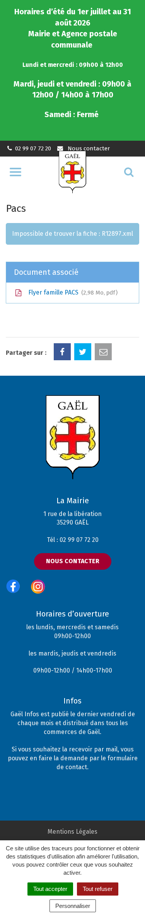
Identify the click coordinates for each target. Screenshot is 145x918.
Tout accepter (50, 889)
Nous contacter (87, 148)
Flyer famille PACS (71, 292)
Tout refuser (98, 889)
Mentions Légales (72, 831)
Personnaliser (72, 906)
